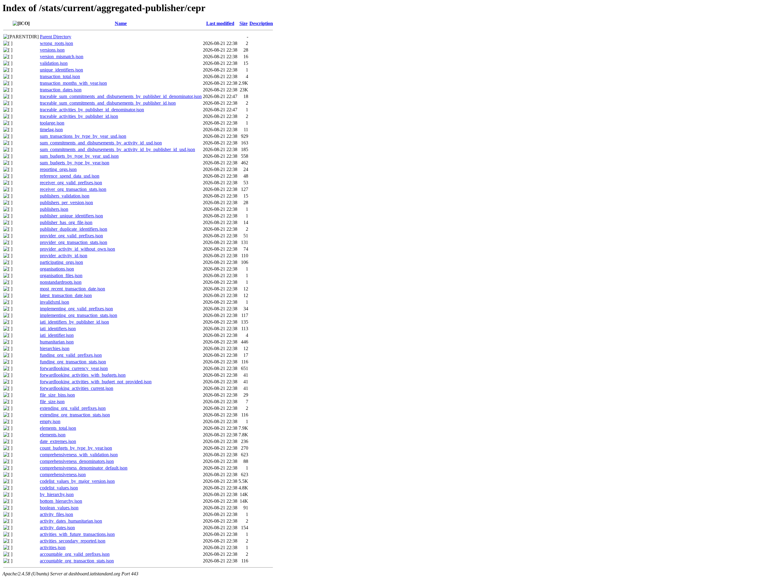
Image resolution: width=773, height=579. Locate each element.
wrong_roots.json (56, 43)
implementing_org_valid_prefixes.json (76, 308)
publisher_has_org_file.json (66, 222)
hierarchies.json (54, 348)
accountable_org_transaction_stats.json (77, 560)
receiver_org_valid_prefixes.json (71, 182)
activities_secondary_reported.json (72, 540)
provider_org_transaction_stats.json (73, 242)
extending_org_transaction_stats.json (75, 414)
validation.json (54, 63)
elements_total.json (58, 428)
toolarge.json (52, 122)
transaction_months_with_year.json (73, 83)
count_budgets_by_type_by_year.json (76, 448)
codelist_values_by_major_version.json (77, 481)
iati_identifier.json (57, 335)
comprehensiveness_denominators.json (77, 461)
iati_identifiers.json (58, 328)
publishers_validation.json (64, 195)
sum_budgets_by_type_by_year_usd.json (79, 156)
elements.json (53, 434)
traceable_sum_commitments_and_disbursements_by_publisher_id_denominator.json (121, 96)
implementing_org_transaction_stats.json (78, 315)
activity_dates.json (57, 527)
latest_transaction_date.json (66, 295)
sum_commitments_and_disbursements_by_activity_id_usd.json (101, 142)
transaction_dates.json (61, 89)
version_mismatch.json (61, 56)
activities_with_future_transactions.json (77, 534)
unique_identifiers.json (61, 69)
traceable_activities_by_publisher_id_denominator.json (92, 109)
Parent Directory (55, 36)
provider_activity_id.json (63, 255)
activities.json (53, 547)
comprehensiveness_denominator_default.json (83, 467)
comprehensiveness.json (63, 474)
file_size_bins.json (57, 394)
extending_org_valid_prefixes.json (73, 408)
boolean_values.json (59, 507)
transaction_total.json (60, 76)
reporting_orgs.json (58, 169)
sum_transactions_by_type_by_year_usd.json (83, 136)
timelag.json (51, 129)
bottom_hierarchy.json (61, 501)
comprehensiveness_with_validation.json (79, 454)
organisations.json (57, 268)
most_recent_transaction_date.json (72, 288)
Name (121, 23)
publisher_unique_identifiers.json (71, 215)
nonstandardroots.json (61, 282)
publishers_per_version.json (66, 202)
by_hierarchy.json (57, 494)
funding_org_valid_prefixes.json (71, 355)
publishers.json (54, 209)
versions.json (52, 49)
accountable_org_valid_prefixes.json (75, 554)
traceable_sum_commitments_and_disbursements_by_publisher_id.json (108, 103)
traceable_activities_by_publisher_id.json (79, 116)
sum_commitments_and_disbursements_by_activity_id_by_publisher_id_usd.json (117, 149)
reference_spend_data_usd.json (69, 176)
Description (261, 23)
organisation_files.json (61, 275)
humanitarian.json (57, 341)
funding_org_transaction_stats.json (73, 361)
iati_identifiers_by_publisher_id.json (74, 321)
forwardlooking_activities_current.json (76, 388)
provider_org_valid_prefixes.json (71, 235)
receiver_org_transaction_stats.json (73, 189)
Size (243, 23)
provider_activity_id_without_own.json (77, 249)
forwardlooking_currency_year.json (74, 368)
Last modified (220, 23)
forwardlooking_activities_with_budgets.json (83, 375)
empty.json (50, 421)
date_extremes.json (58, 441)
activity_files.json (56, 514)
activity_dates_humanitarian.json (71, 521)
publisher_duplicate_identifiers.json (73, 229)
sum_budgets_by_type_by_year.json (74, 162)
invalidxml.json (54, 302)
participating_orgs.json (61, 262)
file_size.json (52, 401)
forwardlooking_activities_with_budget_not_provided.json (96, 381)
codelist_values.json (59, 487)
